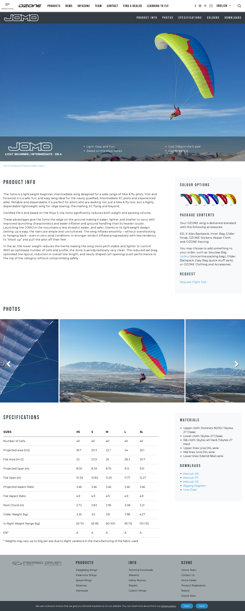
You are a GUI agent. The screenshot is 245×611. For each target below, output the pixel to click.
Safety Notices (137, 580)
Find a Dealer (189, 580)
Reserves (81, 585)
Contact (112, 6)
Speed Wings (84, 580)
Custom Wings (137, 590)
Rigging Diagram (194, 485)
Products (54, 6)
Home (6, 165)
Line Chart (190, 489)
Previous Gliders (29, 165)
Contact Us (187, 575)
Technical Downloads (141, 570)
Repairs (133, 585)
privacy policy (168, 606)
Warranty (134, 575)
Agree (202, 606)
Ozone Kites (188, 595)
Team (98, 6)
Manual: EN (191, 473)
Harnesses (82, 590)
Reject (187, 606)
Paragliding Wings (86, 570)
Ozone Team (188, 570)
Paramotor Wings (86, 575)
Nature (185, 590)
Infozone (84, 6)
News (69, 6)
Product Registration (193, 585)
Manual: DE (191, 481)
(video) (185, 256)
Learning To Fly (158, 6)
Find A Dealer (132, 6)
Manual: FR (190, 477)
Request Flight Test (193, 282)
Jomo (42, 165)
